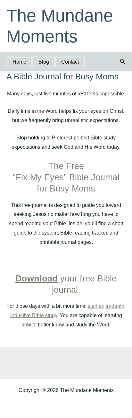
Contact (70, 62)
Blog (43, 62)
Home (19, 62)
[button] (123, 62)
